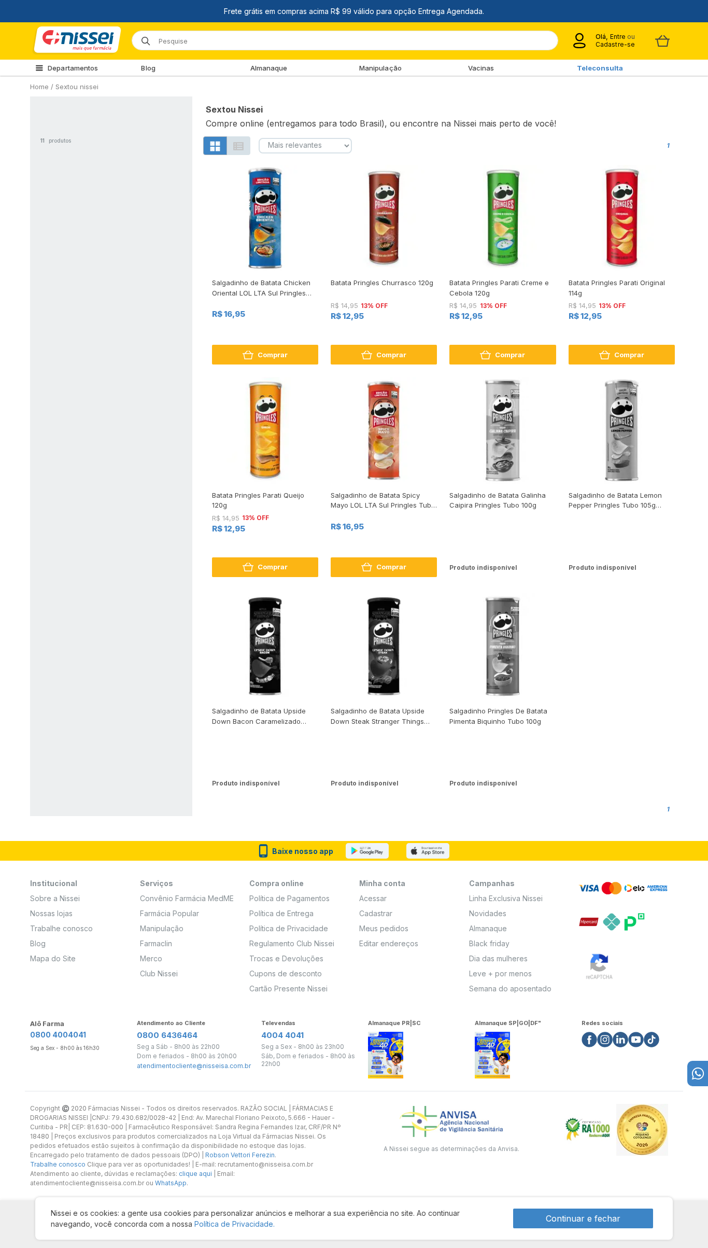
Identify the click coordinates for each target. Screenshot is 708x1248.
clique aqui (195, 1173)
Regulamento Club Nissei (291, 943)
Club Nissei (159, 973)
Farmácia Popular (169, 913)
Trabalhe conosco (61, 928)
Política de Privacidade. (234, 1223)
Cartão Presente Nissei (288, 988)
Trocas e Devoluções (286, 958)
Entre (618, 36)
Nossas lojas (51, 913)
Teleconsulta (600, 68)
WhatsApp (171, 1183)
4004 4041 (282, 1035)
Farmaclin (156, 943)
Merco (151, 958)
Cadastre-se (615, 44)
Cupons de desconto (285, 973)
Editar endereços (388, 943)
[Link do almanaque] (385, 1051)
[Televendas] (697, 1073)
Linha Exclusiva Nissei (506, 898)
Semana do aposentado (510, 988)
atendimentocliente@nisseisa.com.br (194, 1066)
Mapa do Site (53, 958)
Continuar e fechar (583, 1218)
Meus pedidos (383, 928)
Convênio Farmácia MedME (187, 898)
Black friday (489, 943)
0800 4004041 (58, 1034)
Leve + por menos (500, 973)
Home (39, 86)
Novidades (487, 913)
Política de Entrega (281, 913)
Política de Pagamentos (289, 898)
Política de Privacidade (288, 928)
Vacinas (481, 68)
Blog (148, 68)
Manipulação (380, 68)
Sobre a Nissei (55, 898)
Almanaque (269, 68)
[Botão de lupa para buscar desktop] (142, 37)
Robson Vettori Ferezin (240, 1155)
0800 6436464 (167, 1035)
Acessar (373, 898)
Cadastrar (375, 913)
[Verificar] (599, 964)
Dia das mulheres (498, 958)
